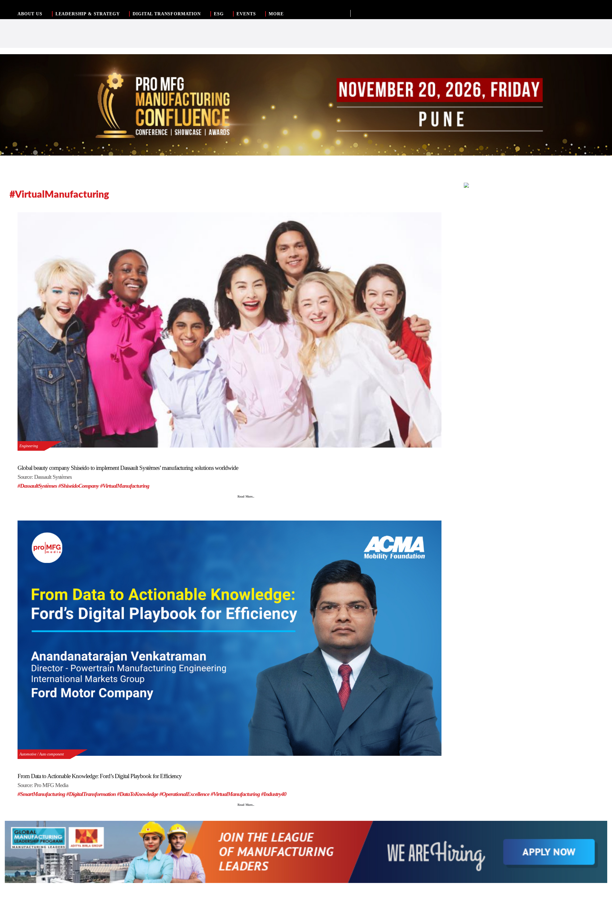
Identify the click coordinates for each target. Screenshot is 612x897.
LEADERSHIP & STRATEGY (87, 13)
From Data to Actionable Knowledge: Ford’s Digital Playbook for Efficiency (100, 776)
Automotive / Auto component (41, 754)
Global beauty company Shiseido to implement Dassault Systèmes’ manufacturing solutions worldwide (128, 467)
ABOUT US (30, 13)
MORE (276, 13)
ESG (219, 13)
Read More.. (245, 496)
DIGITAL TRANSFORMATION (166, 13)
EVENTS (246, 13)
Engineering (28, 446)
